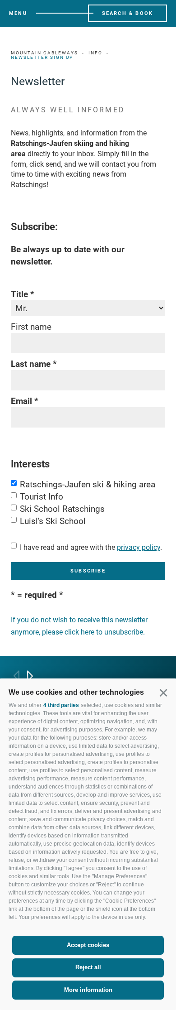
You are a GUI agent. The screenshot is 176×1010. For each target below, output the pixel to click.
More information (88, 989)
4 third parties (61, 705)
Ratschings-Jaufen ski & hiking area (87, 484)
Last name (31, 364)
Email (21, 401)
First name (31, 327)
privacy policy (138, 547)
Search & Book (127, 13)
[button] (163, 692)
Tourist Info (41, 496)
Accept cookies (88, 945)
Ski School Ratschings (62, 509)
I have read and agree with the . (91, 547)
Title (19, 294)
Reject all (88, 967)
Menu (18, 13)
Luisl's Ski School (53, 521)
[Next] (30, 676)
